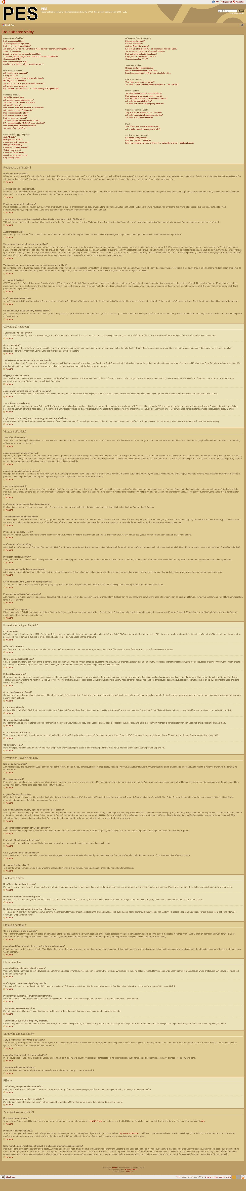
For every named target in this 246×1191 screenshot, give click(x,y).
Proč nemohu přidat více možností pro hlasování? (23, 108)
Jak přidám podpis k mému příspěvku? (19, 102)
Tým (178, 1177)
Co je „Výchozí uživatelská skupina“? (140, 57)
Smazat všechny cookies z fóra (218, 1177)
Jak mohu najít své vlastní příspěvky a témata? (144, 104)
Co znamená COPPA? (12, 59)
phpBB (114, 1167)
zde (203, 1121)
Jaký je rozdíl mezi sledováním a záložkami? (143, 113)
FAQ (217, 2)
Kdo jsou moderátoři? (134, 44)
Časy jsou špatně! (10, 76)
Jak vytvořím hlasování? (13, 105)
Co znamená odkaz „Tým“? (136, 59)
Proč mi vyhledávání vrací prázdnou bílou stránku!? (146, 98)
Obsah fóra (9, 25)
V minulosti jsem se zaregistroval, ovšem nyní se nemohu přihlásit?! (30, 57)
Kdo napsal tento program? (136, 138)
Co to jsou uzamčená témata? (15, 155)
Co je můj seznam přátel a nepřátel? (139, 82)
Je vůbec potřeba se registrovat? (16, 44)
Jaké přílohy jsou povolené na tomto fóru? (142, 126)
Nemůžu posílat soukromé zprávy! (139, 68)
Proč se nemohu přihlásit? (13, 41)
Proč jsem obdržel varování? (15, 118)
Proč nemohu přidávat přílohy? (15, 115)
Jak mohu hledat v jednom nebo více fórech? (143, 93)
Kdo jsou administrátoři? (135, 41)
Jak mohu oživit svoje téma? (14, 128)
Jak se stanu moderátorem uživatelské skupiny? (145, 51)
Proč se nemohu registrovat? (15, 62)
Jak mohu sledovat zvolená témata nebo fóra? (144, 115)
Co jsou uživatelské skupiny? (137, 46)
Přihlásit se (239, 2)
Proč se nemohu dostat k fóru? (15, 113)
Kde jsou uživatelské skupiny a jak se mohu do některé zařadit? (151, 49)
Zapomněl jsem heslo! (12, 51)
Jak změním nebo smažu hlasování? (18, 110)
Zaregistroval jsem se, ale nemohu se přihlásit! (22, 54)
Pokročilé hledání (237, 13)
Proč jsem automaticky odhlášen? (17, 46)
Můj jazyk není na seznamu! (14, 81)
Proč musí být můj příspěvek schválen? (19, 126)
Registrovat (227, 2)
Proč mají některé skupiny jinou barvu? (141, 54)
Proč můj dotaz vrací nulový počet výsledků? (143, 96)
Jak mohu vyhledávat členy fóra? (138, 101)
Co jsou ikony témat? (11, 158)
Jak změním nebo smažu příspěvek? (18, 100)
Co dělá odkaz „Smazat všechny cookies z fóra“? (23, 64)
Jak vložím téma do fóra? (13, 97)
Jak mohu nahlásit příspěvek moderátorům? (21, 121)
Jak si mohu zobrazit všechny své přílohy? (142, 129)
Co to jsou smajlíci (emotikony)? (16, 142)
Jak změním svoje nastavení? (15, 73)
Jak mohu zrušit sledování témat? (139, 118)
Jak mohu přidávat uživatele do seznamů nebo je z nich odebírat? (152, 84)
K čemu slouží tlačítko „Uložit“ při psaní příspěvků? (24, 123)
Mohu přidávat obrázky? (13, 145)
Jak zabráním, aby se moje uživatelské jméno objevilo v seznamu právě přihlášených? (38, 49)
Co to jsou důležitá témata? (14, 152)
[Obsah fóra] (21, 12)
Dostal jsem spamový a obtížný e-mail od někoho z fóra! (148, 73)
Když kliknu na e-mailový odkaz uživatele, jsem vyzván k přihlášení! (31, 89)
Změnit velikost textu (241, 25)
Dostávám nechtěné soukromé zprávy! (141, 71)
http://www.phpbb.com (129, 1133)
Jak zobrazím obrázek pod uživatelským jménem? (23, 83)
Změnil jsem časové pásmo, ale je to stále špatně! (23, 78)
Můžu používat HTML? (12, 140)
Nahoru (9, 182)
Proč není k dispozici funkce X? (138, 140)
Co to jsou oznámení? (12, 150)
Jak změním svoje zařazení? (15, 86)
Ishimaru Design (131, 1169)
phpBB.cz (129, 1171)
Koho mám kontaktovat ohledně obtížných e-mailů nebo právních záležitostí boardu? (159, 143)
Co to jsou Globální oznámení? (15, 147)
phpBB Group (96, 1121)
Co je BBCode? (9, 137)
